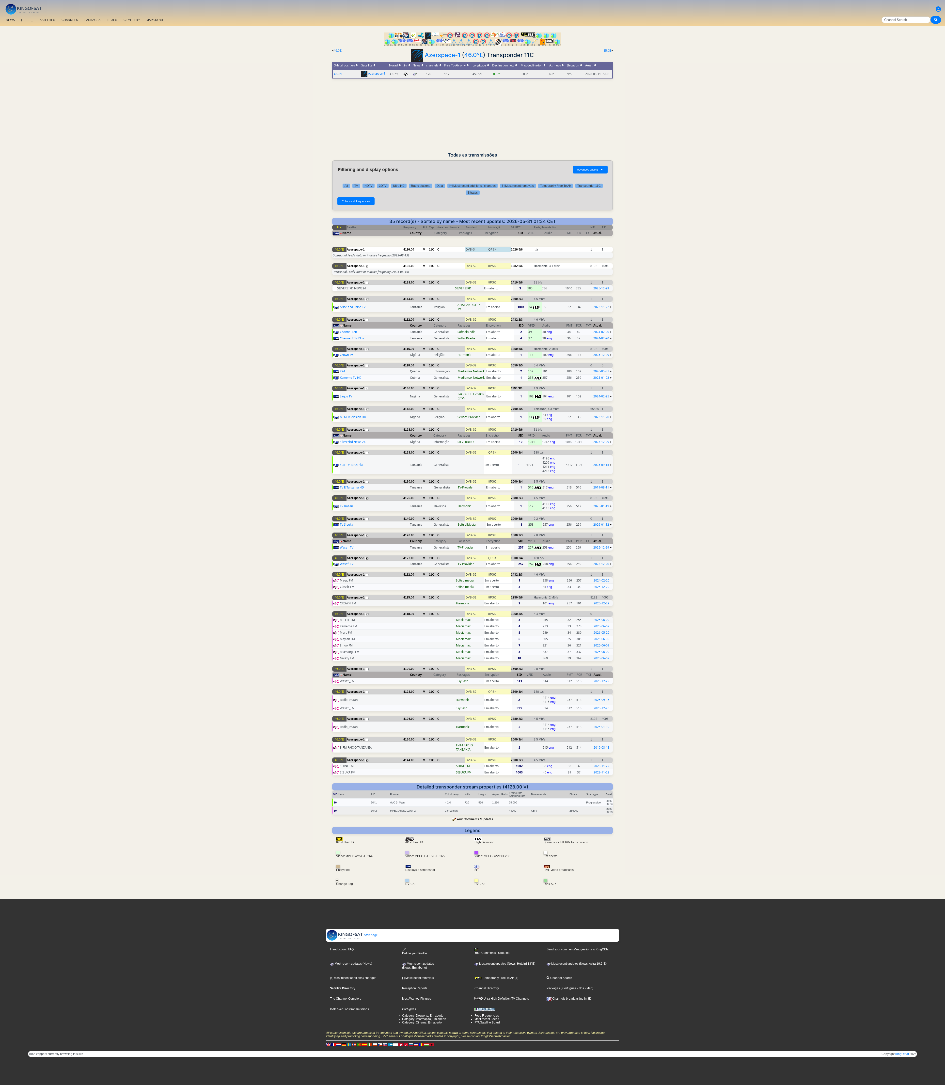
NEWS (10, 20)
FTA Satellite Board (487, 1022)
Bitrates (473, 192)
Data (440, 186)
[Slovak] (385, 1045)
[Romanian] (421, 1045)
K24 (342, 371)
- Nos (580, 988)
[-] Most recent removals (518, 186)
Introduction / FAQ (342, 949)
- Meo (588, 988)
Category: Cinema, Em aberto (422, 1022)
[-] (32, 20)
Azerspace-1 (442, 55)
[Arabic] (400, 1045)
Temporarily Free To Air (555, 186)
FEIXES (112, 20)
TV (356, 186)
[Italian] (369, 1045)
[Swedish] (349, 1045)
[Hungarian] (426, 1045)
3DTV (383, 186)
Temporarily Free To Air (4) (500, 978)
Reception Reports (414, 988)
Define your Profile (414, 953)
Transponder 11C (589, 186)
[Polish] (375, 1045)
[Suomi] (395, 1045)
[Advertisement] (472, 115)
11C (431, 249)
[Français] (333, 1045)
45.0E (607, 50)
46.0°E (473, 55)
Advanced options (590, 169)
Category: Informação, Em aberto (424, 1019)
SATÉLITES (47, 20)
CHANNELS (70, 20)
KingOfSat (902, 1054)
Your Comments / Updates (475, 819)
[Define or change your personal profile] (938, 9)
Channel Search (561, 978)
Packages (553, 988)
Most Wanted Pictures (416, 998)
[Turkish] (406, 1045)
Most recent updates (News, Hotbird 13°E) (506, 963)
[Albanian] (431, 1045)
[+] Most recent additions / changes (472, 186)
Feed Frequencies (486, 1015)
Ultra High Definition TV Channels (506, 998)
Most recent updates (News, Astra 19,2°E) (579, 963)
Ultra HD (399, 186)
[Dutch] (338, 1045)
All (346, 186)
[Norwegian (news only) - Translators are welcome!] (354, 1045)
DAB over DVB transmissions (349, 1009)
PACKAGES (92, 20)
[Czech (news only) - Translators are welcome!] (380, 1045)
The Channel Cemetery (345, 998)
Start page (370, 935)
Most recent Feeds (486, 1019)
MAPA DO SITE (156, 20)
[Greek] (390, 1045)
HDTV (368, 186)
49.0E (338, 50)
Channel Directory (486, 988)
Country (416, 233)
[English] (328, 1045)
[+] (22, 20)
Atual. (597, 233)
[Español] (364, 1045)
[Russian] (411, 1045)
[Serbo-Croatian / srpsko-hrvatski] (416, 1045)
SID (520, 233)
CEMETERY (132, 20)
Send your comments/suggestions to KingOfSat (578, 949)
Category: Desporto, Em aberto (422, 1015)
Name (346, 233)
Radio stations (420, 186)
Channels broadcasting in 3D (571, 998)
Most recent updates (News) (353, 963)
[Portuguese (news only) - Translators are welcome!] (359, 1045)
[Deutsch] (344, 1045)
